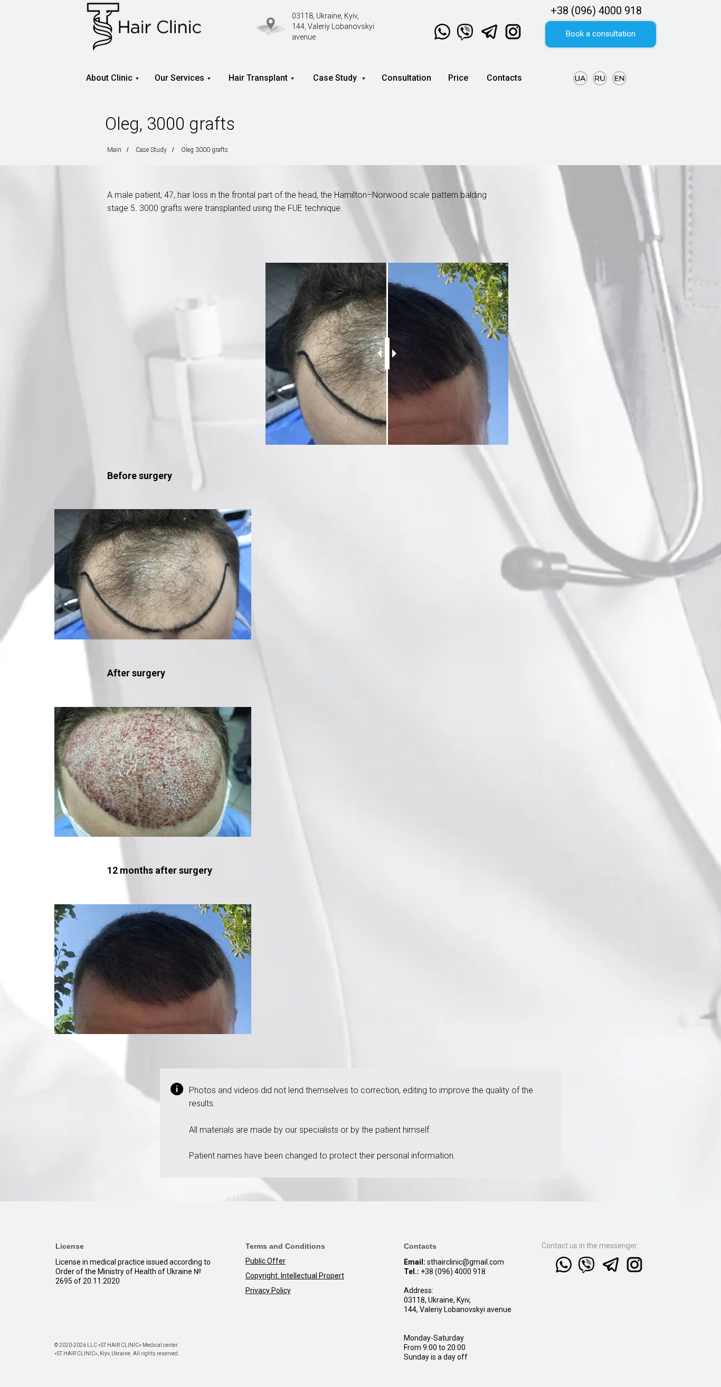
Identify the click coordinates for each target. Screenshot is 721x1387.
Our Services (179, 78)
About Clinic (109, 78)
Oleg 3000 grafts (204, 150)
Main (114, 150)
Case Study (335, 78)
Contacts (504, 78)
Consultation (406, 78)
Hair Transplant (258, 78)
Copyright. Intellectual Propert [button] (294, 1275)
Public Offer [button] (265, 1261)
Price (458, 78)
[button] (600, 34)
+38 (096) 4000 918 (596, 10)
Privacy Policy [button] (268, 1290)
